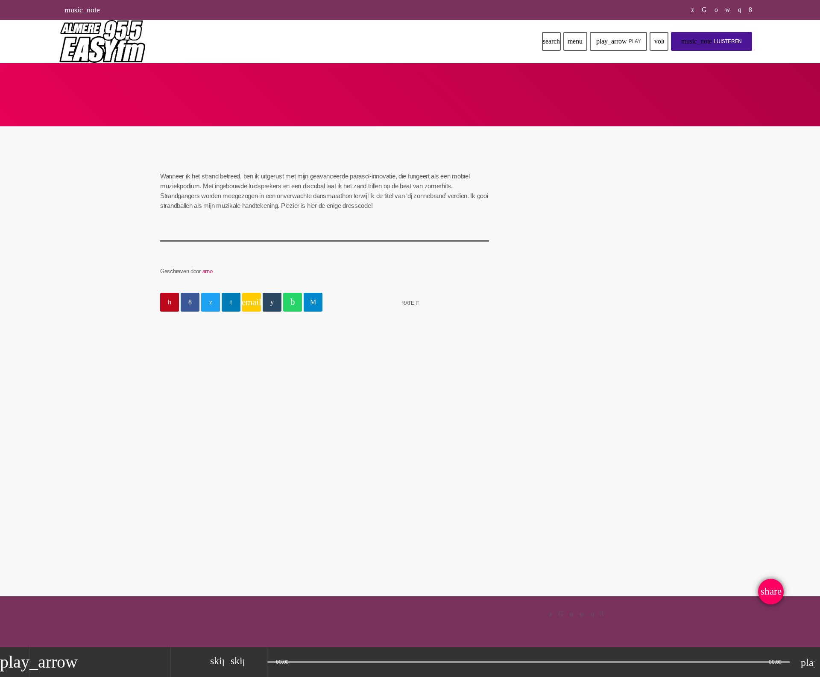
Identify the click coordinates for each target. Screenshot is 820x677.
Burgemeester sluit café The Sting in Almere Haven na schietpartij (599, 454)
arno (207, 271)
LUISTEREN (711, 41)
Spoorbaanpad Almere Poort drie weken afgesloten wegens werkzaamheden (600, 366)
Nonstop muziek (558, 239)
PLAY (618, 41)
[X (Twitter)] (692, 10)
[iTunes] (728, 10)
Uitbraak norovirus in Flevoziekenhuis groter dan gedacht (597, 410)
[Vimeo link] (102, 41)
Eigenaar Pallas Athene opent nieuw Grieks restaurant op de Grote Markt (601, 497)
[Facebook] (750, 10)
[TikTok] (704, 10)
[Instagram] (740, 10)
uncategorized (189, 350)
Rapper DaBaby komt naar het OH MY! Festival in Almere (602, 323)
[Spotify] (716, 10)
